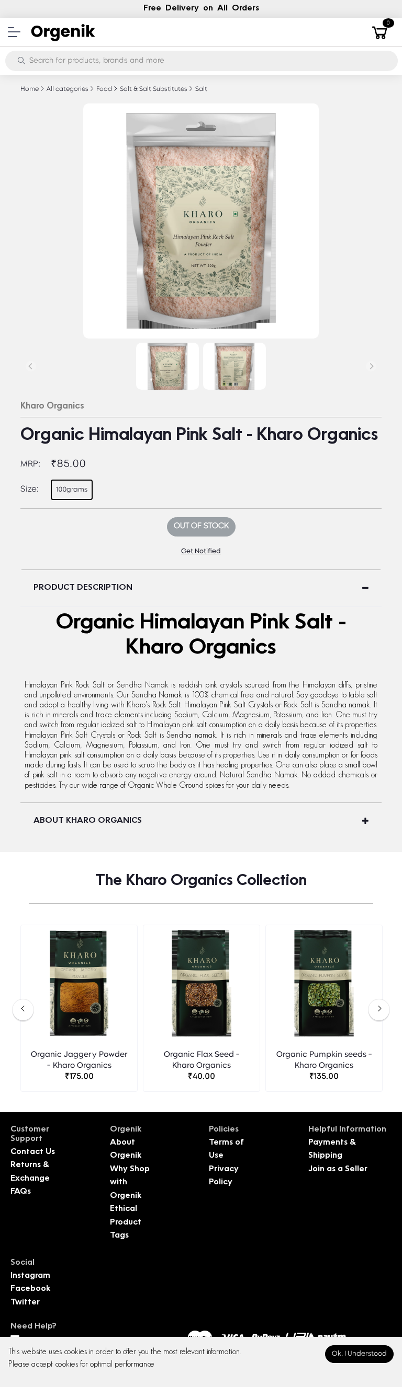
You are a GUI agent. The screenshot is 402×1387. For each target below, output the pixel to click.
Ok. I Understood (359, 1353)
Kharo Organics (52, 406)
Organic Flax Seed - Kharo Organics (202, 1060)
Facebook (30, 1289)
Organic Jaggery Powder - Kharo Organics (79, 1060)
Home (29, 89)
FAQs (20, 1192)
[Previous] (31, 366)
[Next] (371, 366)
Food (103, 89)
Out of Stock (201, 526)
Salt (200, 89)
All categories (66, 89)
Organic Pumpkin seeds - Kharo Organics (324, 1060)
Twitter (25, 1303)
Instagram (30, 1276)
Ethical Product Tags (125, 1222)
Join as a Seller (337, 1169)
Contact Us (32, 1152)
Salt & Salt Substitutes (152, 89)
